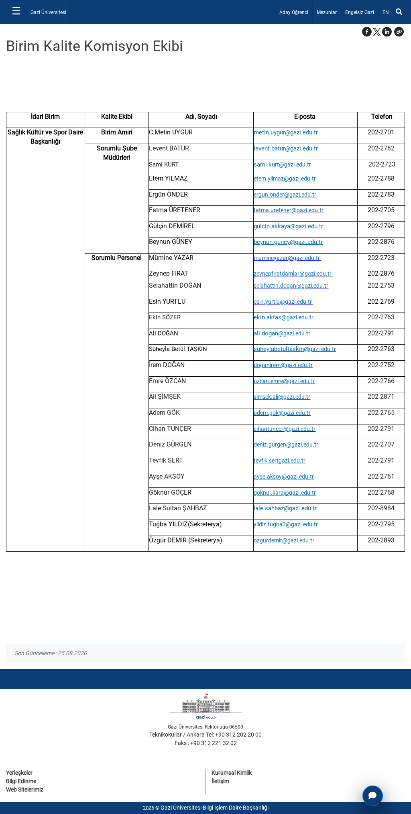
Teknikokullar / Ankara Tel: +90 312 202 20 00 (205, 734)
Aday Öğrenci (293, 12)
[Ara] (399, 12)
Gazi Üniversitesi (48, 12)
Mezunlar (327, 12)
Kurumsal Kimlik (232, 772)
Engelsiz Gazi (359, 12)
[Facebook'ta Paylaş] (367, 32)
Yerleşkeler (19, 772)
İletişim (220, 781)
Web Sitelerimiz (24, 789)
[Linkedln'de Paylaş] (387, 32)
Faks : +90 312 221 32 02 (206, 743)
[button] (399, 32)
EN (387, 12)
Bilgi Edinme (21, 781)
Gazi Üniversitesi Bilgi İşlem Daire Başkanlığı (215, 807)
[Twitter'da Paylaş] (377, 32)
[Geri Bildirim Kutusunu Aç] (372, 796)
